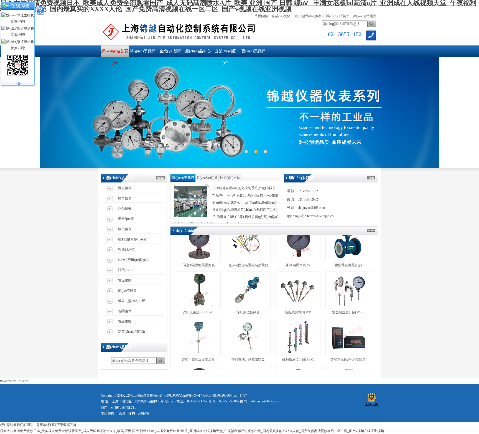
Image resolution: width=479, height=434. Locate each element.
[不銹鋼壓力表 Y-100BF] (298, 243)
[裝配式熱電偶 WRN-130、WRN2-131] (298, 290)
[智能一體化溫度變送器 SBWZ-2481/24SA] (198, 337)
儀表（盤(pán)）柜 (131, 301)
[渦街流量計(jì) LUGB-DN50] (198, 290)
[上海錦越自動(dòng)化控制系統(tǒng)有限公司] (203, 42)
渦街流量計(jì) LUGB (198, 296)
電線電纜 (124, 321)
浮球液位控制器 (248, 296)
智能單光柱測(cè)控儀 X (347, 343)
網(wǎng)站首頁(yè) (114, 53)
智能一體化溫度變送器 (198, 343)
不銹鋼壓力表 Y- (298, 248)
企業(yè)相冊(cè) (226, 53)
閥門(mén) (125, 270)
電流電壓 (124, 280)
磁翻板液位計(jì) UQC (298, 343)
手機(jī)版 (261, 16)
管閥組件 (124, 311)
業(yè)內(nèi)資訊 (207, 179)
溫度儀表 (124, 188)
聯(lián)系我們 (253, 51)
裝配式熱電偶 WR (298, 296)
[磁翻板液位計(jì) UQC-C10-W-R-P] (298, 337)
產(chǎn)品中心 (198, 51)
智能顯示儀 (126, 250)
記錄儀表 (124, 208)
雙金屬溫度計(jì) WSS (348, 296)
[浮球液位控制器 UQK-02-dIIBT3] (248, 290)
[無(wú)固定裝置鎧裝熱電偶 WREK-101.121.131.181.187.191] (248, 243)
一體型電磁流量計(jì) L (348, 248)
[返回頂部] (17, 84)
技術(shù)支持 (230, 178)
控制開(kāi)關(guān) (132, 239)
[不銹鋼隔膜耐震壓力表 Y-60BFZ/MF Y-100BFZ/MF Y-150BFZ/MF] (198, 243)
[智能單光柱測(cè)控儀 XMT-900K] (347, 337)
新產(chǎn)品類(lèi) (131, 332)
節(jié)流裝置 (127, 291)
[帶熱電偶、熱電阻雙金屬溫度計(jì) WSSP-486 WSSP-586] (248, 337)
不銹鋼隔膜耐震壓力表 (198, 248)
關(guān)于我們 (143, 51)
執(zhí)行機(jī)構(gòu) (133, 260)
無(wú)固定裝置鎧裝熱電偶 (248, 248)
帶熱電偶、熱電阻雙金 (248, 343)
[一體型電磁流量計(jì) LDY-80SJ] (347, 243)
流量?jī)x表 (126, 219)
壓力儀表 (124, 198)
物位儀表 (124, 229)
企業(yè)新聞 (170, 51)
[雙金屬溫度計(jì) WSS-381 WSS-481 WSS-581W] (347, 290)
